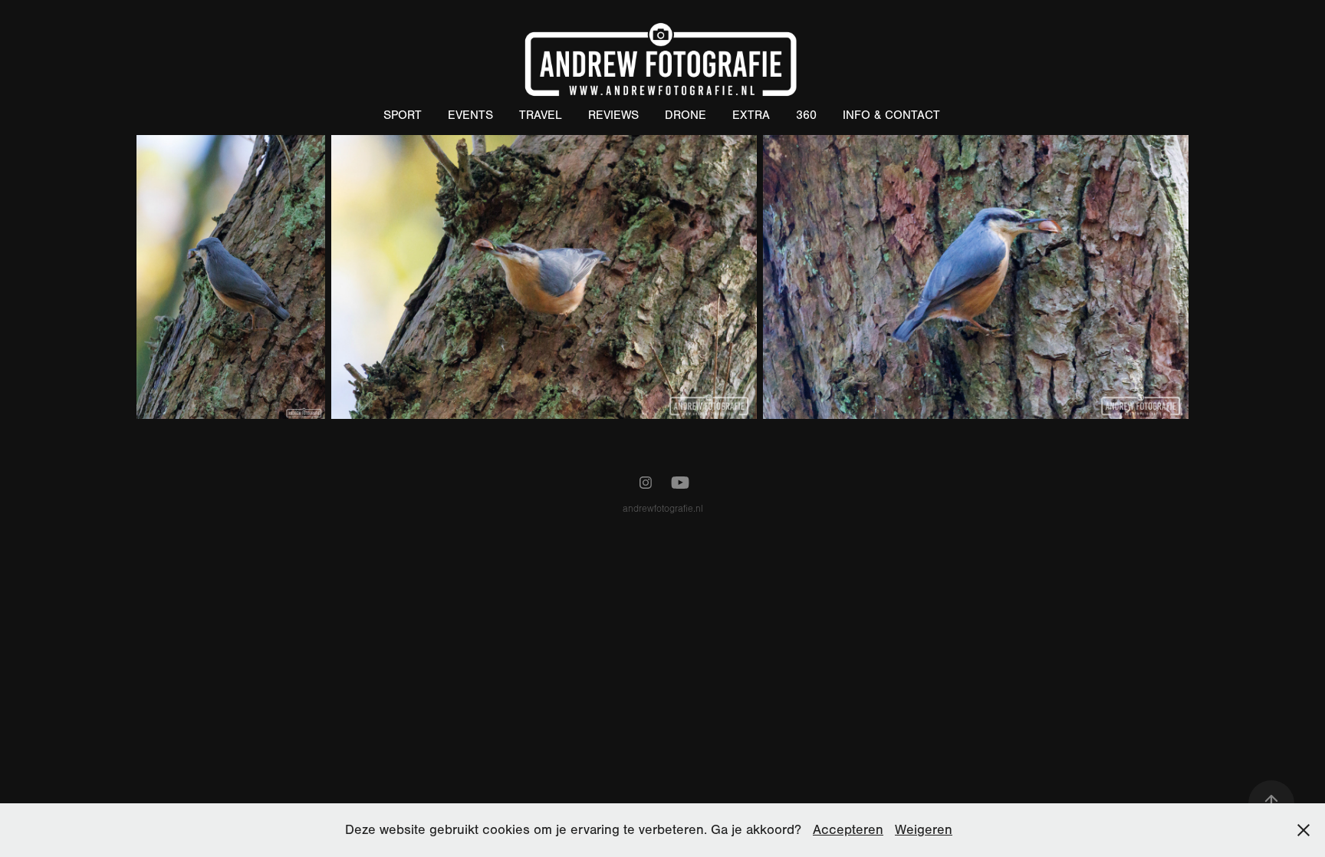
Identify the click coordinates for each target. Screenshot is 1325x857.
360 (806, 115)
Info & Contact (891, 115)
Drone (685, 115)
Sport (402, 115)
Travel (540, 115)
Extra (751, 115)
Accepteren (848, 830)
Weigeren (923, 830)
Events (470, 115)
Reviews (613, 115)
